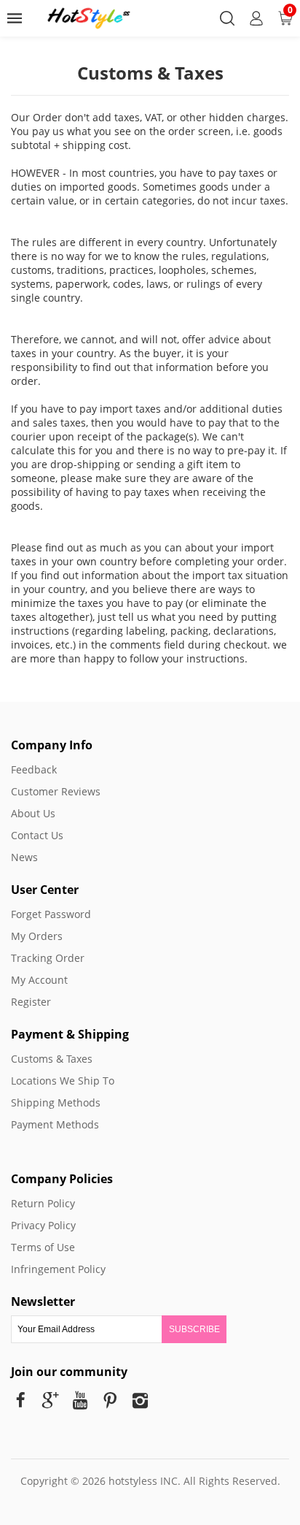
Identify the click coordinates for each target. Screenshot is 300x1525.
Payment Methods (55, 1124)
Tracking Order (47, 958)
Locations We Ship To (62, 1081)
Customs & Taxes (51, 1059)
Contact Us (37, 835)
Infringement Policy (58, 1269)
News (24, 857)
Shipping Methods (55, 1102)
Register (31, 1002)
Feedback (34, 769)
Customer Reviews (55, 791)
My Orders (37, 936)
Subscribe (194, 1329)
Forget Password (51, 914)
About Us (33, 813)
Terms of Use (43, 1247)
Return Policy (43, 1203)
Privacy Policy (43, 1225)
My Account (39, 980)
